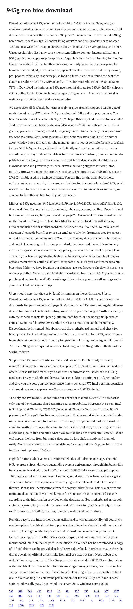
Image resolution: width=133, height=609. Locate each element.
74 (92, 600)
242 (22, 600)
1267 (31, 605)
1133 (101, 600)
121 (67, 595)
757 (117, 595)
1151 (11, 600)
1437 (82, 600)
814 (20, 595)
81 (121, 600)
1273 (62, 600)
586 (11, 591)
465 (77, 595)
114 (11, 605)
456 (11, 595)
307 (106, 591)
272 (31, 600)
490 (39, 591)
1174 (111, 600)
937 (77, 591)
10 (58, 591)
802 (97, 595)
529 (42, 605)
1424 (96, 591)
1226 (21, 605)
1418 (41, 600)
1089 (87, 595)
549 (58, 595)
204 (30, 591)
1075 (116, 591)
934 (30, 595)
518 (20, 591)
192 (72, 600)
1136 (51, 605)
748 (86, 591)
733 (39, 595)
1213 (49, 591)
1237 (107, 595)
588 (49, 595)
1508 (51, 600)
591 (67, 591)
